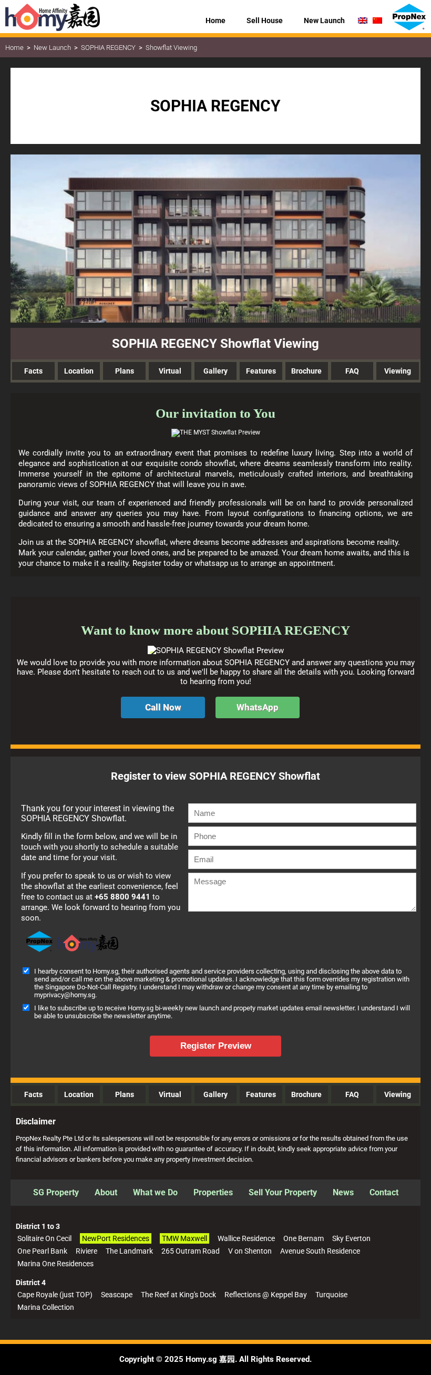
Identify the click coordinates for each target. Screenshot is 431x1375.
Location (79, 371)
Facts (33, 371)
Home (14, 47)
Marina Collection (45, 1307)
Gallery (215, 371)
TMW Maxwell (184, 1238)
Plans (124, 371)
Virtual (170, 371)
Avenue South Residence (320, 1251)
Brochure (306, 371)
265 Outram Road (190, 1251)
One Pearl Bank (42, 1251)
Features (261, 371)
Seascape (116, 1294)
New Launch (52, 47)
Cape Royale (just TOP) (55, 1294)
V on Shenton (250, 1251)
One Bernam (303, 1238)
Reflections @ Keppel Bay (265, 1294)
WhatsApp (258, 707)
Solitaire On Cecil (44, 1238)
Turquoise (331, 1294)
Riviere (86, 1251)
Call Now (163, 707)
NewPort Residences (115, 1238)
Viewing (397, 371)
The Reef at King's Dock (178, 1294)
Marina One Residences (55, 1263)
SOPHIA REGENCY (108, 47)
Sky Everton (351, 1238)
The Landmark (129, 1251)
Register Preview (215, 1046)
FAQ (352, 371)
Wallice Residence (246, 1238)
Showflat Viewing (171, 47)
